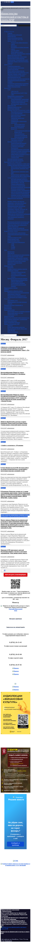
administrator (10, 355)
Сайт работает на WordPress (10, 939)
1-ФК (12, 244)
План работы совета (17, 52)
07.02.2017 (4, 355)
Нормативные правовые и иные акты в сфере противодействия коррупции (19, 164)
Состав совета (15, 50)
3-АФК (13, 247)
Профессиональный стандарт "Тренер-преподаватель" (19, 101)
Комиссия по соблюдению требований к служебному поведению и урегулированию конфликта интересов (19, 216)
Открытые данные (13, 270)
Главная (10, 33)
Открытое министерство (18, 272)
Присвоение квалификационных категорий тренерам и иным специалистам (20, 149)
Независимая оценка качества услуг (18, 72)
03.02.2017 (4, 377)
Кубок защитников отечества (16, 327)
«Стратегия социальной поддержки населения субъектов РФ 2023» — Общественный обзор (18, 85)
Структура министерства (15, 38)
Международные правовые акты (20, 167)
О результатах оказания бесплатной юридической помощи (18, 284)
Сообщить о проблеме (15, 844)
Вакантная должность (17, 127)
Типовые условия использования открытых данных (18, 275)
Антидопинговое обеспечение (16, 233)
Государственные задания (15, 159)
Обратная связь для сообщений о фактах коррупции (17, 225)
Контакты (10, 267)
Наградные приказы (13, 108)
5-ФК (12, 245)
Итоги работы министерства (16, 71)
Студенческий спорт (14, 240)
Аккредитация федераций (18, 143)
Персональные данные (10, 288)
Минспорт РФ (12, 105)
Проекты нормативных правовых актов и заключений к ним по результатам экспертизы (20, 190)
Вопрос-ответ (12, 264)
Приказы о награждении (15, 262)
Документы (7, 88)
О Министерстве (9, 31)
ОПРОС (6, 289)
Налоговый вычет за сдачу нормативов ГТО (15, 313)
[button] (5, 27)
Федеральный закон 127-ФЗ (19, 104)
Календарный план (13, 239)
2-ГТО (13, 248)
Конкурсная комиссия (20, 137)
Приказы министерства (14, 107)
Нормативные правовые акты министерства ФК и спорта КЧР (20, 175)
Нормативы (11, 251)
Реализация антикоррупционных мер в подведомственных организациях (18, 222)
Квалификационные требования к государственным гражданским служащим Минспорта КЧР (20, 114)
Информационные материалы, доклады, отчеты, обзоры (16, 206)
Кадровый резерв (19, 126)
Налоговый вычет (9, 310)
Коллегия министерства (15, 55)
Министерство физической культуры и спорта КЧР (14, 16)
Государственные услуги (15, 141)
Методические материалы (15, 198)
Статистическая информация (16, 242)
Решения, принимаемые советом (20, 53)
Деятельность (8, 64)
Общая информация (17, 281)
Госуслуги (7, 299)
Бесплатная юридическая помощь (17, 278)
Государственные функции (15, 160)
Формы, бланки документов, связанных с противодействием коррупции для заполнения (17, 203)
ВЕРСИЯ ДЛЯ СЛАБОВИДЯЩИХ (15, 574)
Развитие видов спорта (11, 231)
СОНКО (10, 82)
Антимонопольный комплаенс (17, 80)
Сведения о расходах (17, 140)
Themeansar (8, 941)
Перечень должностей (17, 138)
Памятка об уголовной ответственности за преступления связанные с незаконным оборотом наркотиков (16, 319)
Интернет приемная (10, 919)
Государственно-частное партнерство (19, 79)
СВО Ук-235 (14, 91)
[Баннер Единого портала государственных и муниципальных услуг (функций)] (15, 865)
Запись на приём (9, 316)
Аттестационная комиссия (22, 130)
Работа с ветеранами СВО (11, 324)
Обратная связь (8, 266)
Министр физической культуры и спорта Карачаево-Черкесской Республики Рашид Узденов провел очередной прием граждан (14, 423)
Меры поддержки (13, 332)
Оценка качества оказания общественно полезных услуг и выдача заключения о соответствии (20, 155)
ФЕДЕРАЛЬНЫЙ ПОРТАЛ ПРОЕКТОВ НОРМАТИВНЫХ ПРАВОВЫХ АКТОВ (20, 181)
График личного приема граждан (17, 269)
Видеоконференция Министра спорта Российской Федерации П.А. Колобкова (13, 373)
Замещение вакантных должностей (17, 118)
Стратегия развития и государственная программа (16, 67)
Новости (10, 63)
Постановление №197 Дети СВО (17, 328)
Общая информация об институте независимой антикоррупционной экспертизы (20, 185)
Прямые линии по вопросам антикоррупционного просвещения (18, 228)
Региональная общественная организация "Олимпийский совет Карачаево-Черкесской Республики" (18, 60)
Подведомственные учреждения (17, 57)
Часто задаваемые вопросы (12, 322)
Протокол (14, 46)
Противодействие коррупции (12, 162)
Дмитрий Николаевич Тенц (15, 609)
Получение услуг (13, 300)
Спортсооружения (13, 69)
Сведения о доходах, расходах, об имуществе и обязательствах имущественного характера (17, 211)
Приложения (8, 308)
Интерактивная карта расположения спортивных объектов (18, 293)
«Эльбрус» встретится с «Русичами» (12, 445)
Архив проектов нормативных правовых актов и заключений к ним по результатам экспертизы (20, 195)
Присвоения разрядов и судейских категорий (18, 145)
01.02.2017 (4, 556)
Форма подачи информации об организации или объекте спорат (17, 296)
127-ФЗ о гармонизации (15, 97)
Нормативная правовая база (19, 280)
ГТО (5, 250)
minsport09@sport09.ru (18, 921)
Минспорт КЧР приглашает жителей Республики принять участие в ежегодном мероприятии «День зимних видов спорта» (14, 551)
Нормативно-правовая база (16, 96)
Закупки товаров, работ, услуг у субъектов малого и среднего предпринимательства (17, 75)
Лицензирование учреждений (20, 99)
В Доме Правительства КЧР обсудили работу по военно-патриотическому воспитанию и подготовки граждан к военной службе (15, 469)
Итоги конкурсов (19, 124)
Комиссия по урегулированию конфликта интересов (20, 134)
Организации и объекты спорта (13, 291)
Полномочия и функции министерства (15, 35)
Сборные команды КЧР (14, 237)
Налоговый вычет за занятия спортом (19, 311)
